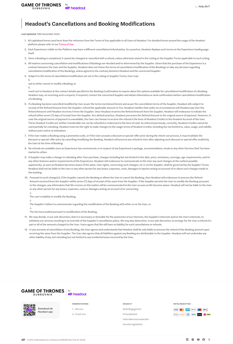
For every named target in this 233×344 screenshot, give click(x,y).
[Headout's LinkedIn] (187, 339)
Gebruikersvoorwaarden (136, 319)
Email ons (80, 314)
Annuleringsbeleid (132, 324)
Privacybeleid (130, 314)
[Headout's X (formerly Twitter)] (209, 339)
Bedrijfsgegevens (132, 309)
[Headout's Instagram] (192, 339)
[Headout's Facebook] (203, 339)
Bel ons (79, 309)
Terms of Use (66, 44)
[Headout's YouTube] (198, 339)
